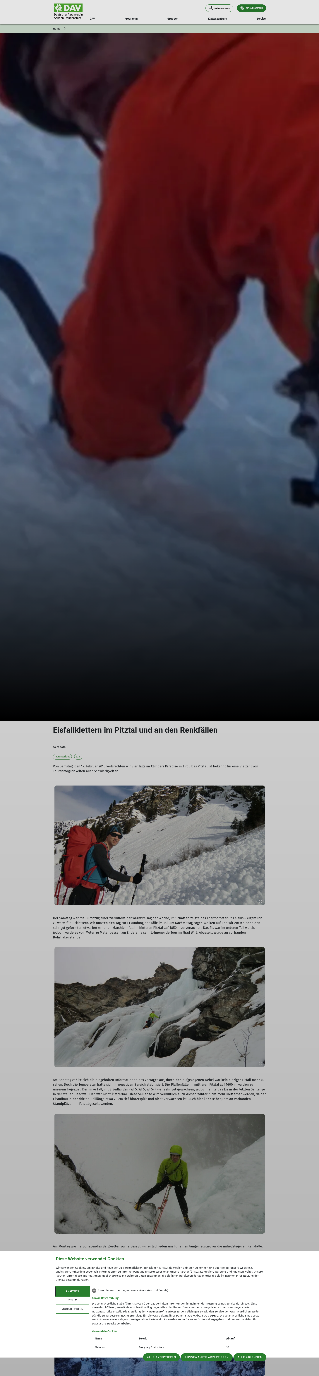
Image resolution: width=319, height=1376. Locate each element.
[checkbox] (177, 1290)
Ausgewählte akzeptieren (207, 1357)
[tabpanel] (177, 1319)
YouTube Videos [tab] (72, 1309)
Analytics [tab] (72, 1291)
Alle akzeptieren (161, 1357)
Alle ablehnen (250, 1357)
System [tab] (72, 1300)
